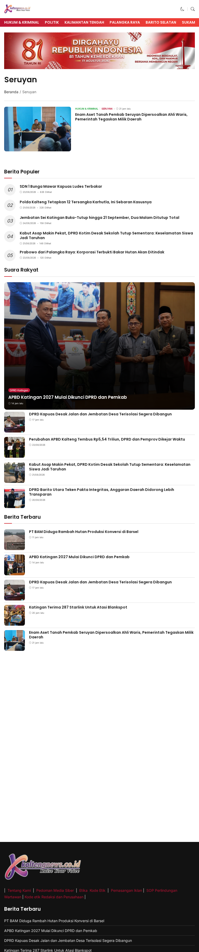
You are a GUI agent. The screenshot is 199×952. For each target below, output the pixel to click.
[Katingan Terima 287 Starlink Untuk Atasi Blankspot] (14, 621)
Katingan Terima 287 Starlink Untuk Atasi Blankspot (78, 607)
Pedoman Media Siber (55, 890)
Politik (52, 22)
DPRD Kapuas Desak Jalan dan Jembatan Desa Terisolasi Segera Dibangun (100, 414)
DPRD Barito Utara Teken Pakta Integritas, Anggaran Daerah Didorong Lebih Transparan (101, 492)
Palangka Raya (125, 22)
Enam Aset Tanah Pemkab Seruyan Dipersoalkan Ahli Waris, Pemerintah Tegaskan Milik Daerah (131, 117)
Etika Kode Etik (92, 890)
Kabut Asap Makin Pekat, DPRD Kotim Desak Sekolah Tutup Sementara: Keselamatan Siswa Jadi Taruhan (106, 235)
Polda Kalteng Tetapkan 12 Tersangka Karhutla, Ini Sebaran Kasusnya (86, 202)
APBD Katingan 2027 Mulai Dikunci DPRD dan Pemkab (67, 397)
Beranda (11, 92)
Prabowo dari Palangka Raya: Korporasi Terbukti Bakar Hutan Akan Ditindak (92, 252)
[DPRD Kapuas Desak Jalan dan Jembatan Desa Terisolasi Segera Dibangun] (14, 429)
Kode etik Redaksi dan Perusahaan (54, 897)
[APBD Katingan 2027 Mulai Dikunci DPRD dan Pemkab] (14, 571)
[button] (182, 8)
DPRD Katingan (19, 390)
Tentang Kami (20, 890)
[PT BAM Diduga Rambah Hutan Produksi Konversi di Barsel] (14, 546)
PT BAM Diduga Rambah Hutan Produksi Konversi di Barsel (83, 531)
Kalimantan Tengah (84, 22)
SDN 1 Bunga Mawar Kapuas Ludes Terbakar (61, 186)
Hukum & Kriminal (21, 22)
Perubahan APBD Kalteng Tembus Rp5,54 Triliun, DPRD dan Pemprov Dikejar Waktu (107, 439)
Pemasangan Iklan (126, 890)
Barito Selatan (161, 22)
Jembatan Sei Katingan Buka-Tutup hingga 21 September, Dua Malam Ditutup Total (99, 217)
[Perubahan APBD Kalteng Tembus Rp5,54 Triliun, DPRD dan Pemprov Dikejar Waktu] (14, 454)
